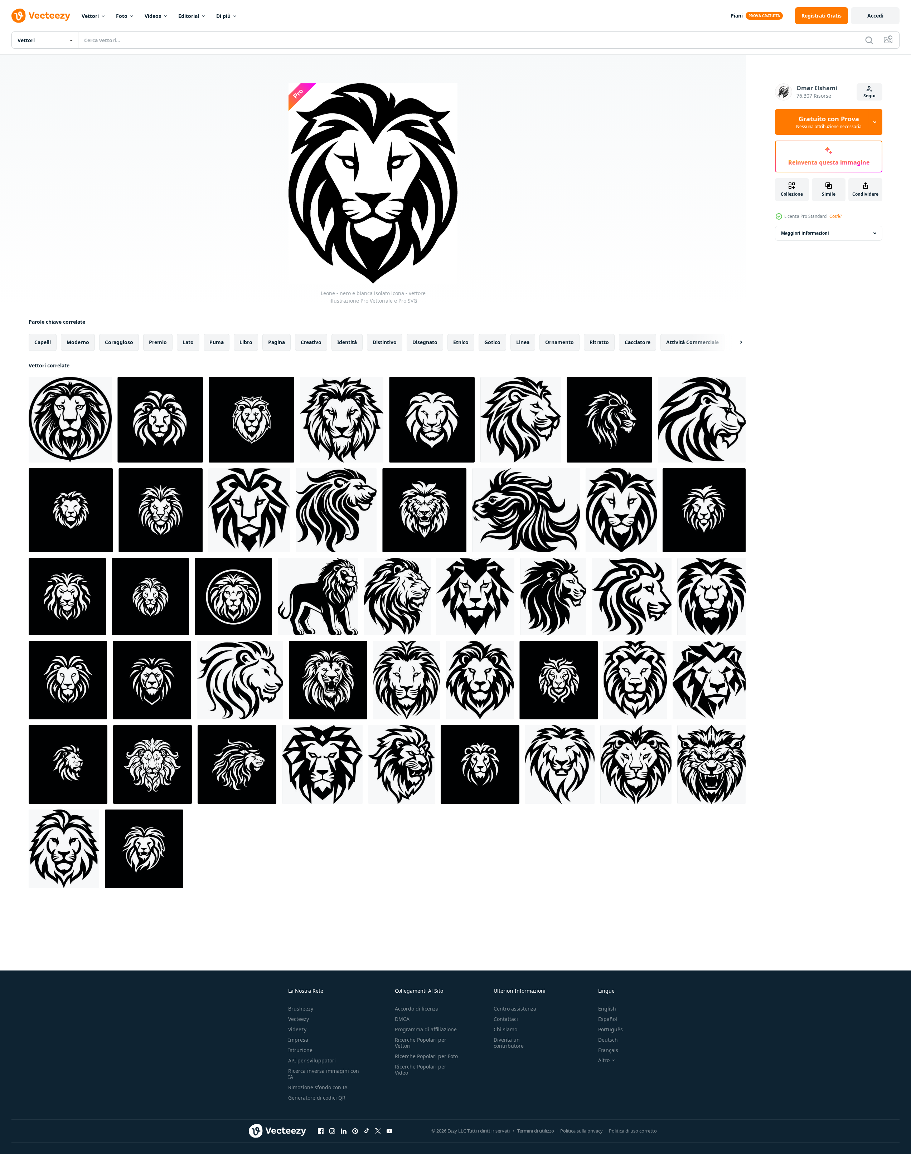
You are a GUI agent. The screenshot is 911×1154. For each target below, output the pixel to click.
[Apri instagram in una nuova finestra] (332, 1131)
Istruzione (300, 1050)
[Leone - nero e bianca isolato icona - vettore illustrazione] (70, 420)
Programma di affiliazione (426, 1029)
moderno (78, 342)
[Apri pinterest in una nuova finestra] (355, 1131)
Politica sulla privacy (581, 1131)
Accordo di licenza (416, 1008)
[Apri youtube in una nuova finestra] (389, 1131)
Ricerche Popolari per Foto (426, 1056)
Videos (153, 16)
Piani (737, 15)
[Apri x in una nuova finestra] (378, 1131)
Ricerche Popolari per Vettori (420, 1042)
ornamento (559, 342)
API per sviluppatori (312, 1060)
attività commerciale (692, 342)
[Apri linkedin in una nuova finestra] (344, 1131)
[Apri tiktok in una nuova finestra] (366, 1131)
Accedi (875, 15)
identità (347, 342)
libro (245, 342)
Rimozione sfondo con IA (318, 1087)
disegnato (424, 342)
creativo (311, 342)
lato (188, 342)
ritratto (599, 342)
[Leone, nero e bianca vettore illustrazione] (341, 420)
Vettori (90, 16)
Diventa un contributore (509, 1042)
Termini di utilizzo (535, 1131)
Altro (604, 1060)
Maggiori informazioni (805, 233)
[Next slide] (734, 342)
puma (216, 342)
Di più (223, 16)
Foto (121, 16)
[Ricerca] (869, 40)
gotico (492, 342)
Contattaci (506, 1019)
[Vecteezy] (40, 16)
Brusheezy (300, 1008)
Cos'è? (835, 216)
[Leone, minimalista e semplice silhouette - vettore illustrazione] (71, 510)
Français (608, 1050)
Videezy (297, 1029)
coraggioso (119, 342)
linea (522, 342)
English (607, 1008)
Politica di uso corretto (633, 1131)
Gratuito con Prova (829, 121)
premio (158, 342)
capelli (42, 342)
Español (607, 1019)
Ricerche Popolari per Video (420, 1069)
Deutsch (608, 1039)
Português (610, 1029)
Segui (869, 96)
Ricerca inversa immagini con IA (323, 1073)
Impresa (298, 1039)
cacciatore (637, 342)
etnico (461, 342)
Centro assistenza (515, 1008)
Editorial (188, 16)
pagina (276, 342)
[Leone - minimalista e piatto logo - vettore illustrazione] (432, 420)
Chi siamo (505, 1029)
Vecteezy (298, 1019)
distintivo (385, 342)
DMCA (402, 1019)
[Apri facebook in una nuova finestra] (321, 1131)
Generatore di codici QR (316, 1097)
